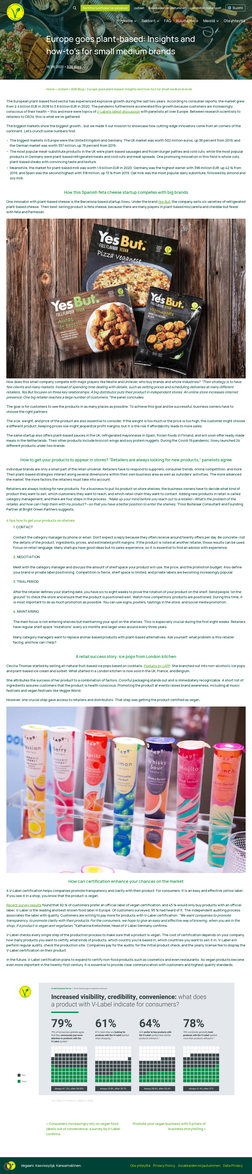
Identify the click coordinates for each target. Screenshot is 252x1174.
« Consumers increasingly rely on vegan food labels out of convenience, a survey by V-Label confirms (83, 1128)
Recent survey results (23, 905)
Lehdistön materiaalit (206, 8)
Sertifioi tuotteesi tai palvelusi (105, 8)
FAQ (167, 20)
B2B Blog (74, 66)
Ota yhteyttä (234, 20)
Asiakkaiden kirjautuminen (167, 8)
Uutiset (139, 8)
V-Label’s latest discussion (118, 111)
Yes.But (164, 201)
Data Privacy (233, 1165)
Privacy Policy (164, 1165)
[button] (7, 1166)
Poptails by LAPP (157, 665)
